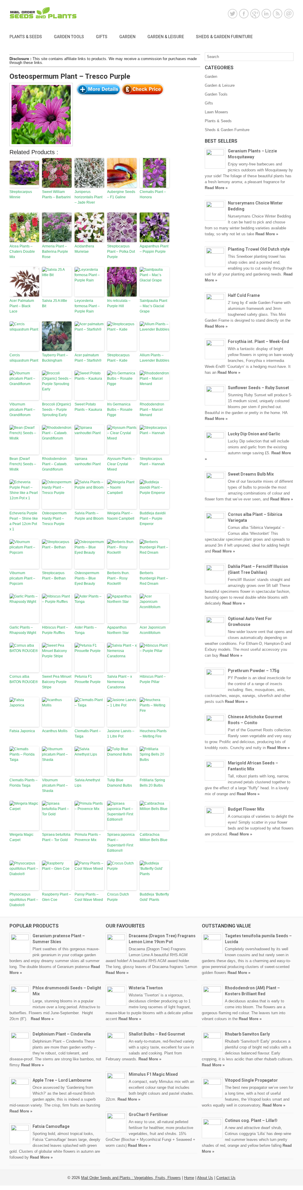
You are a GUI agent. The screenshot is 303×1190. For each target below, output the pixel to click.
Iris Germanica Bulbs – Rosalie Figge (120, 409)
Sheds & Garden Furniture (224, 36)
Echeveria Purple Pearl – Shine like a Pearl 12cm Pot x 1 (23, 521)
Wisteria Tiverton (146, 988)
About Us (205, 1177)
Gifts (101, 36)
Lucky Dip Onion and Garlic (254, 433)
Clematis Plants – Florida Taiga (23, 783)
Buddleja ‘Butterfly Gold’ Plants (154, 897)
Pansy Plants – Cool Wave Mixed (89, 897)
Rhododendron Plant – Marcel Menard (152, 409)
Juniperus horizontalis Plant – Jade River (88, 197)
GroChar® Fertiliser (148, 1114)
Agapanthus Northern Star (118, 630)
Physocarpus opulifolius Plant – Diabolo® (23, 899)
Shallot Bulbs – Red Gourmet (157, 1034)
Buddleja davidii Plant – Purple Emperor (153, 518)
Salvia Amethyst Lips (87, 783)
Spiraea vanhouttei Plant (88, 461)
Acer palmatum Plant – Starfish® (88, 358)
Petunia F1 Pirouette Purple (88, 679)
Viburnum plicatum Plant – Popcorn (22, 578)
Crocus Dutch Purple (118, 897)
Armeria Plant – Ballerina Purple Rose (55, 251)
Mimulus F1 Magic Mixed (153, 1074)
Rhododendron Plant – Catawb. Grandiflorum (54, 464)
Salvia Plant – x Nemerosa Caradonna (119, 681)
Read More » (216, 188)
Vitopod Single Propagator (251, 1080)
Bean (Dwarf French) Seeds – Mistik (22, 464)
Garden (127, 36)
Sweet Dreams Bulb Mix (251, 474)
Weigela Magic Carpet (21, 837)
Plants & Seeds (25, 36)
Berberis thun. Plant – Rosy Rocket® (118, 578)
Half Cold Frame (244, 295)
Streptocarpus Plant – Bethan (54, 575)
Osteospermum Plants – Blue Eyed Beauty (87, 578)
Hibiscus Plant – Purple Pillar (153, 679)
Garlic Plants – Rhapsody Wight (22, 630)
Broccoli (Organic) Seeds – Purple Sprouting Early (56, 409)
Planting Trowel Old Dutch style (259, 249)
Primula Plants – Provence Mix (88, 837)
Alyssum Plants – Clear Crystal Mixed (121, 464)
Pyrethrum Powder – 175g (253, 670)
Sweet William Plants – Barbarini (56, 194)
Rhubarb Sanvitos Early (247, 1034)
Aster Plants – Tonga (86, 630)
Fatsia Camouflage (51, 1126)
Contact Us (226, 1177)
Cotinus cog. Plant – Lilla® (251, 1120)
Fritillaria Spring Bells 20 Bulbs (152, 783)
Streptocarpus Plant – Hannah (152, 461)
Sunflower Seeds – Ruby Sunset (258, 387)
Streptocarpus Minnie (20, 194)
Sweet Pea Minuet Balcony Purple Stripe (56, 681)
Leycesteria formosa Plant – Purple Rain (87, 306)
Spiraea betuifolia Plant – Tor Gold (56, 837)
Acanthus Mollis (54, 731)
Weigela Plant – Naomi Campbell (120, 516)
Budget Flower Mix (246, 809)
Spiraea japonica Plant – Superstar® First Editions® (121, 842)
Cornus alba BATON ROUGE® (23, 679)
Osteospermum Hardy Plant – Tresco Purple (54, 518)
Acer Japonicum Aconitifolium (153, 630)
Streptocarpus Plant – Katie (118, 358)
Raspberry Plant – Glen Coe (56, 897)
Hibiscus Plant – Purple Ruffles (55, 630)
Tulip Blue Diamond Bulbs (119, 783)
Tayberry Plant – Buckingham (55, 358)
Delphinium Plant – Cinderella (62, 1034)
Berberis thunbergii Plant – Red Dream (154, 578)
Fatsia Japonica (22, 731)
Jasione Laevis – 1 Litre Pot (120, 733)
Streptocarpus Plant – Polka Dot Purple (121, 251)
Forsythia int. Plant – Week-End (258, 341)
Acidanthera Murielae (84, 249)
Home (189, 1177)
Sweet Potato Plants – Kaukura (88, 407)
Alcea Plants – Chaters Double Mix (22, 251)
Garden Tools (69, 36)
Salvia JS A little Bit (54, 303)
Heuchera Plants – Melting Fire (153, 733)
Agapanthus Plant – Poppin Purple (154, 249)
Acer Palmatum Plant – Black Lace (21, 306)
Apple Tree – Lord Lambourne (62, 1080)
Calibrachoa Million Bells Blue (153, 837)
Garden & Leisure (165, 36)
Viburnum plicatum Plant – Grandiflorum (22, 409)
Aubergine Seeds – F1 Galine (121, 194)
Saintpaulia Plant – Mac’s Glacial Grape (153, 306)
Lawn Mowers (216, 112)
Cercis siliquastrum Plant (23, 358)
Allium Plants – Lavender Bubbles (154, 358)
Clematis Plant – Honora (153, 194)
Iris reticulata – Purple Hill (118, 303)
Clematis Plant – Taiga (88, 733)
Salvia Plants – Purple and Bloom (89, 516)
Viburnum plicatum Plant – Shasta (55, 785)
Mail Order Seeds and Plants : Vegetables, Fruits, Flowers (131, 1177)
